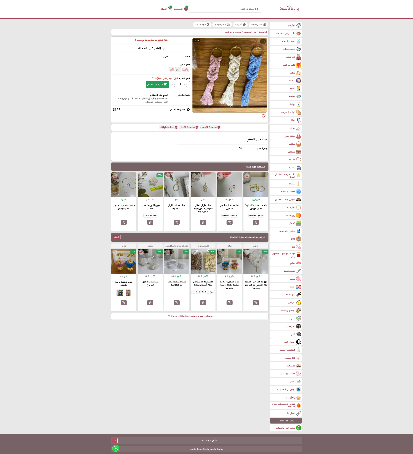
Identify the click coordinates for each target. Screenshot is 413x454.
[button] (181, 9)
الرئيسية (262, 32)
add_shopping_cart (255, 222)
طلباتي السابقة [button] (258, 24)
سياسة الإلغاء (169, 127)
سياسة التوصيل (210, 127)
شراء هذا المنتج (157, 85)
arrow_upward (115, 441)
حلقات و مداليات (233, 32)
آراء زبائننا (240, 24)
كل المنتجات (250, 32)
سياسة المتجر (202, 24)
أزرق (178, 69)
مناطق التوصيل (222, 24)
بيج (171, 69)
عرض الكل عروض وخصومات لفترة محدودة (190, 316)
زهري (185, 69)
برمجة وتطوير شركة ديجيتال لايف (206, 449)
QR (116, 109)
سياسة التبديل (189, 127)
